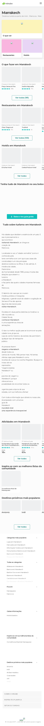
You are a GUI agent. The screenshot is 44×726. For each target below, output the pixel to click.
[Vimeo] (24, 713)
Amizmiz (6, 512)
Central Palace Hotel (29, 167)
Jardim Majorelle (28, 86)
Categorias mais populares (16, 538)
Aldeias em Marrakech (15, 566)
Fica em (10, 587)
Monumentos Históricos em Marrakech (21, 551)
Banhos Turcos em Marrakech (18, 572)
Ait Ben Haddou (12, 672)
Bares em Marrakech (14, 575)
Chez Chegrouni (7, 127)
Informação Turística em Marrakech (20, 548)
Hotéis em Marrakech (13, 145)
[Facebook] (18, 713)
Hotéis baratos (12, 615)
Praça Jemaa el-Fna (8, 86)
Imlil (23, 512)
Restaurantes (8, 55)
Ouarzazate (11, 675)
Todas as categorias (14, 562)
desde (3, 450)
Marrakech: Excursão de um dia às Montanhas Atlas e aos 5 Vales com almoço (30, 444)
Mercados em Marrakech (16, 545)
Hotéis (26, 55)
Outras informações (14, 611)
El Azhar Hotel (7, 167)
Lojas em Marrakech (14, 542)
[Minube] (7, 3)
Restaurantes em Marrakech (17, 105)
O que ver (7, 36)
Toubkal (25, 127)
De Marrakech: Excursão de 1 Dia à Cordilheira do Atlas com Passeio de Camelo (10, 444)
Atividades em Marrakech (16, 422)
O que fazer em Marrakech (16, 64)
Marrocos (10, 594)
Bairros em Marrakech (15, 569)
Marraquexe (11, 591)
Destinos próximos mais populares (21, 498)
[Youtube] (27, 713)
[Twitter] (21, 713)
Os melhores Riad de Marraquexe (9, 489)
